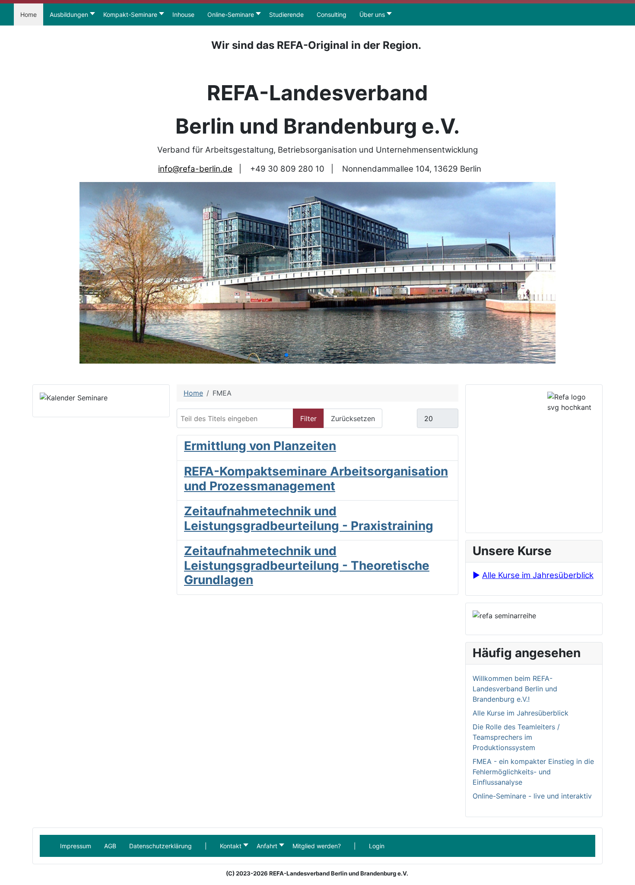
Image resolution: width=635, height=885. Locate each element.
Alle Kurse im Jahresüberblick (538, 575)
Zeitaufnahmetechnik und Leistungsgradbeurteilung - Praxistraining (308, 518)
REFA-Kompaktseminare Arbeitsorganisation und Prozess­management (316, 478)
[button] (205, 846)
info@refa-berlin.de (195, 169)
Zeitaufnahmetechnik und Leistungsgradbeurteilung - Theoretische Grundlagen (306, 565)
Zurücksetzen (353, 418)
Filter (308, 418)
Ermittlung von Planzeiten (260, 445)
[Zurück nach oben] (624, 874)
